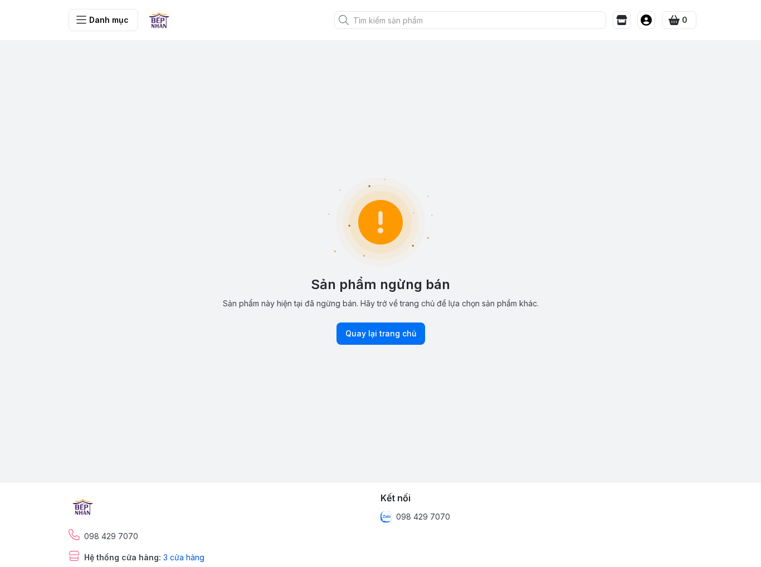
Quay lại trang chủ (380, 333)
